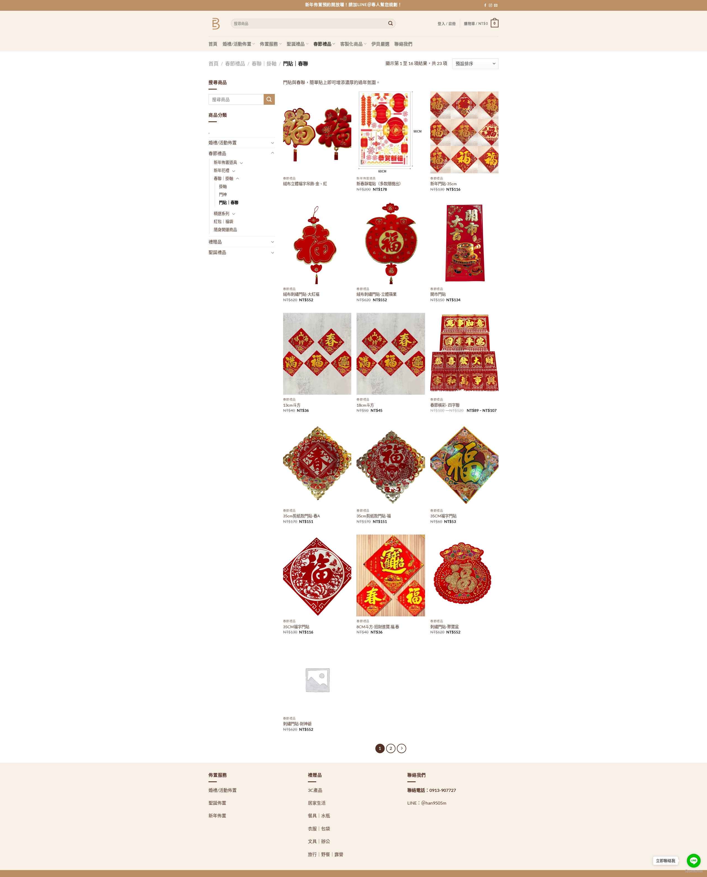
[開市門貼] (464, 243)
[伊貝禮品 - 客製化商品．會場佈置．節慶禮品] (216, 24)
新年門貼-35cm (443, 183)
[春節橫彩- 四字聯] (464, 354)
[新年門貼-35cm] (464, 132)
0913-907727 (442, 790)
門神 (223, 194)
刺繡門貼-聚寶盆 (444, 626)
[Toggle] (272, 142)
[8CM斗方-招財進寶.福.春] (391, 575)
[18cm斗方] (391, 354)
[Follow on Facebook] (485, 5)
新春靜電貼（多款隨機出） (380, 183)
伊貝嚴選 (380, 43)
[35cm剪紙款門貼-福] (391, 465)
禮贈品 (215, 241)
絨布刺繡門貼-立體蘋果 (377, 294)
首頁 (213, 43)
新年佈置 (217, 815)
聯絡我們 (403, 43)
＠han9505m (433, 802)
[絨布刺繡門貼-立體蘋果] (391, 243)
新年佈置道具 (225, 162)
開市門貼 (438, 294)
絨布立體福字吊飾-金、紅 (305, 183)
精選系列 (221, 213)
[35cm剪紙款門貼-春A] (317, 465)
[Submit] (390, 23)
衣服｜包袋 (319, 828)
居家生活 (317, 802)
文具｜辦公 (319, 841)
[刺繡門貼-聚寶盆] (464, 575)
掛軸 (223, 186)
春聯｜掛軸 (264, 64)
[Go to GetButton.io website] (694, 871)
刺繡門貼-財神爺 (297, 723)
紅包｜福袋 (223, 221)
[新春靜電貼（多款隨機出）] (391, 132)
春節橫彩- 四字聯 (445, 405)
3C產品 (315, 790)
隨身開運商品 (225, 229)
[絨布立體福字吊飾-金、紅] (317, 132)
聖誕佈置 (217, 802)
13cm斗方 (291, 405)
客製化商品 (351, 43)
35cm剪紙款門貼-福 (374, 516)
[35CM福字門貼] (464, 465)
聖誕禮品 (296, 43)
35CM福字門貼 (443, 516)
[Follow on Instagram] (490, 5)
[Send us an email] (495, 5)
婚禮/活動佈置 (237, 43)
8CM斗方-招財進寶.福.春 (378, 626)
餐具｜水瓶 (319, 815)
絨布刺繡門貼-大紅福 (301, 294)
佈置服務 (269, 43)
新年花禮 (221, 170)
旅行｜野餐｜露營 (325, 854)
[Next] (401, 748)
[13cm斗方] (317, 354)
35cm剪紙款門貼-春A (301, 516)
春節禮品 (322, 43)
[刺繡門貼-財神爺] (317, 679)
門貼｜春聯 (228, 202)
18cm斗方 (365, 405)
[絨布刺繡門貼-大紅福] (317, 243)
